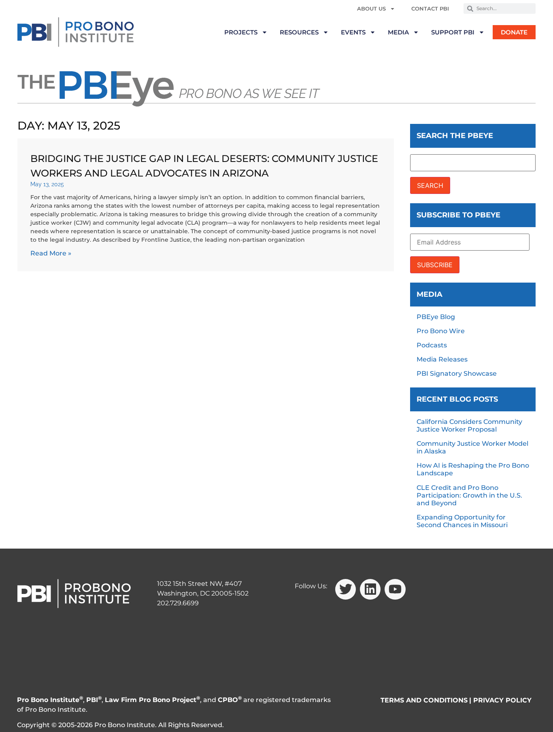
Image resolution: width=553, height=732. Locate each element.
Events (353, 32)
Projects (240, 32)
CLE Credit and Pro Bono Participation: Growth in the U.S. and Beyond (469, 495)
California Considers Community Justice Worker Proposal (469, 425)
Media (398, 32)
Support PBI (452, 32)
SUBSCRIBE (435, 265)
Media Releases (442, 359)
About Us (371, 8)
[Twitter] (345, 589)
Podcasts (432, 345)
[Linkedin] (370, 589)
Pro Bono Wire (441, 331)
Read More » (50, 253)
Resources (299, 32)
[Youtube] (395, 589)
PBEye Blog (436, 317)
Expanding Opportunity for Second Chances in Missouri (462, 521)
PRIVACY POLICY (502, 700)
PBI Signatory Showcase (457, 373)
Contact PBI (430, 8)
